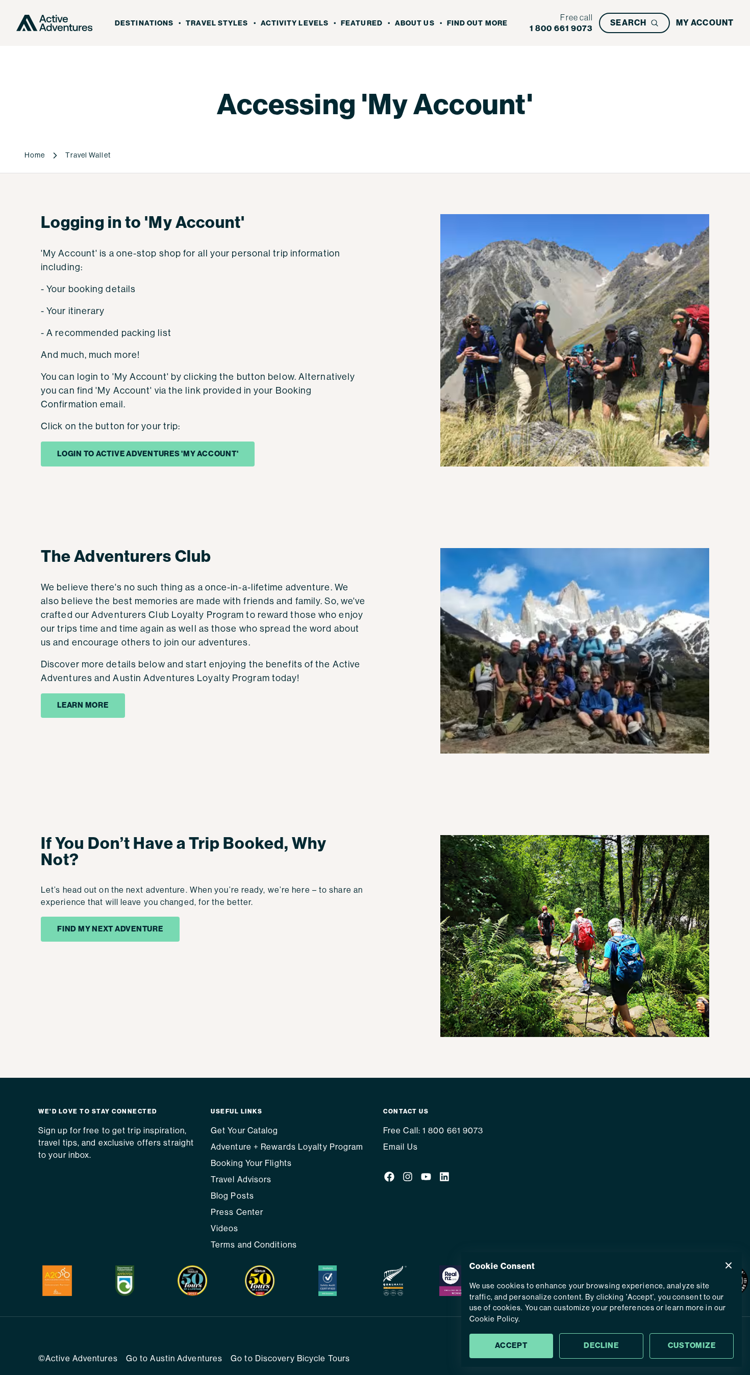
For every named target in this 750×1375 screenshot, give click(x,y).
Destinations (144, 23)
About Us (415, 23)
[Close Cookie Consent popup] (728, 1265)
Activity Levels (295, 23)
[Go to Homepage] (54, 23)
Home (34, 155)
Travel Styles (217, 23)
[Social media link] (389, 1179)
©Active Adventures (78, 1358)
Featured (362, 23)
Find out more (477, 23)
